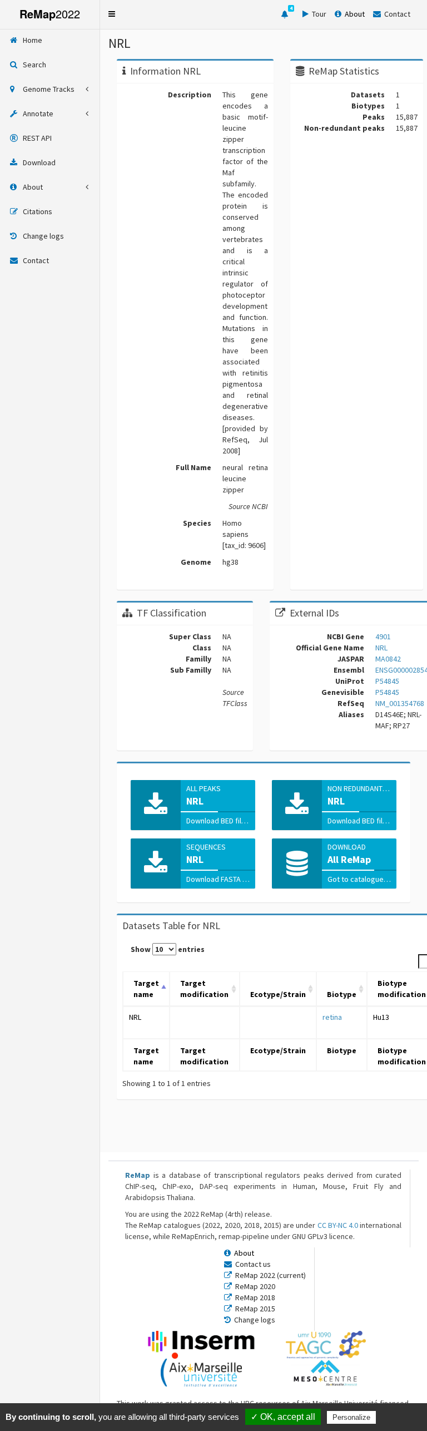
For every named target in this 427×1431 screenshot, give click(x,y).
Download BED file (216, 821)
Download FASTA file (220, 879)
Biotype (341, 994)
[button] (111, 14)
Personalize (351, 1417)
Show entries (168, 949)
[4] (285, 14)
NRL (135, 1017)
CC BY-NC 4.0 (337, 1225)
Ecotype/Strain (278, 994)
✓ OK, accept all (283, 1417)
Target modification (204, 988)
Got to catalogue (356, 879)
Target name (146, 988)
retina (332, 1017)
